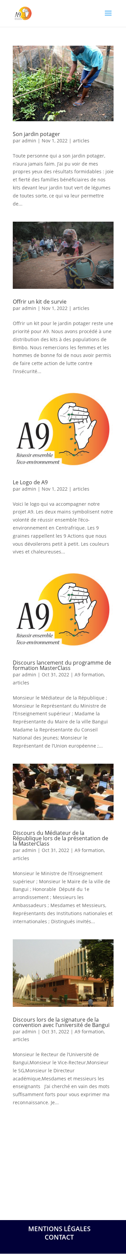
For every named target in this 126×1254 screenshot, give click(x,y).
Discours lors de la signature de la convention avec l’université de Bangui (61, 1022)
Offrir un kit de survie (40, 301)
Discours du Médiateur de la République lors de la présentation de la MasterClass (60, 838)
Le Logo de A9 (30, 482)
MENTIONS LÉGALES (59, 1228)
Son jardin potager (36, 134)
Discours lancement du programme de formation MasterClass (62, 665)
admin (29, 140)
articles (81, 140)
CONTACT (59, 1237)
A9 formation (89, 674)
